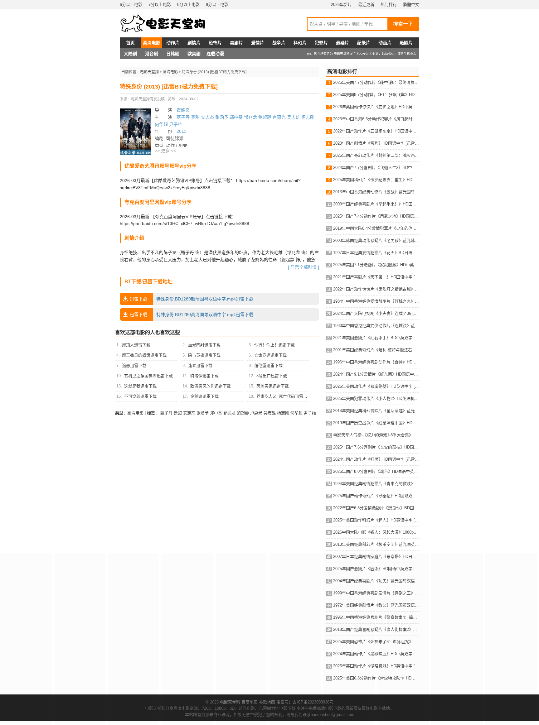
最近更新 (366, 4)
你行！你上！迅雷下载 (274, 345)
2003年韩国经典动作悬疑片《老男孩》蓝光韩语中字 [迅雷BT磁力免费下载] (376, 240)
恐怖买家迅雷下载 (272, 386)
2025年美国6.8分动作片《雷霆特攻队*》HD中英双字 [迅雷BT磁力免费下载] (376, 678)
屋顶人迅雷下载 (136, 345)
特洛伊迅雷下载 (204, 375)
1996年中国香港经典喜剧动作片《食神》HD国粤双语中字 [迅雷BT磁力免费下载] (376, 362)
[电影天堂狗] (170, 23)
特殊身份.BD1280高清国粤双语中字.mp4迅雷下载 (191, 314)
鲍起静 (264, 117)
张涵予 (221, 117)
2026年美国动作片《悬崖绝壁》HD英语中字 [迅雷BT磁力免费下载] (376, 386)
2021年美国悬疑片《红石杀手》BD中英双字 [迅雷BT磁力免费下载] (376, 337)
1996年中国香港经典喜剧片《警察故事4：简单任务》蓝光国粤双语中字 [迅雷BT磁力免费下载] (376, 617)
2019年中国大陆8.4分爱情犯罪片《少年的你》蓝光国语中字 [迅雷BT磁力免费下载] (376, 228)
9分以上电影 (217, 4)
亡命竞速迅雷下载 (270, 355)
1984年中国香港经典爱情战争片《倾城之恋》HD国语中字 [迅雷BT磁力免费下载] (376, 301)
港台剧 (151, 53)
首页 (130, 42)
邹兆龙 (250, 117)
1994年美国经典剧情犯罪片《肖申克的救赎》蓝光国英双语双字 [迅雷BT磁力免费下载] (376, 483)
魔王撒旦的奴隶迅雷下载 (144, 355)
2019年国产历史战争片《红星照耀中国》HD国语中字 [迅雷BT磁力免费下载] (376, 422)
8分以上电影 (188, 4)
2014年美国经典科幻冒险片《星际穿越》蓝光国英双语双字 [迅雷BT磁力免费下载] (376, 410)
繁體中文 (411, 4)
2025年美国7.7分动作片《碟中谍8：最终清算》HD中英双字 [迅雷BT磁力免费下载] (376, 82)
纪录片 (363, 42)
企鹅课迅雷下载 (204, 396)
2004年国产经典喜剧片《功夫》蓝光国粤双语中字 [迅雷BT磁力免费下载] (376, 581)
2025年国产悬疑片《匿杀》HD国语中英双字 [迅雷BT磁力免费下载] (376, 568)
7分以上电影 (159, 4)
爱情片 (257, 42)
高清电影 (151, 42)
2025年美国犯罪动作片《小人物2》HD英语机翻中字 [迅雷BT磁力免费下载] (376, 398)
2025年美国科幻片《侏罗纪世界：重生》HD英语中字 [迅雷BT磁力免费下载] (376, 179)
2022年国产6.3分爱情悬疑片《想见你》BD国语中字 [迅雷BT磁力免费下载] (376, 508)
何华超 (161, 124)
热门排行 (389, 4)
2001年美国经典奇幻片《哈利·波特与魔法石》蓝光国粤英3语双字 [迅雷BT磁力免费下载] (376, 350)
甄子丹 (183, 117)
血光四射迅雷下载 (204, 345)
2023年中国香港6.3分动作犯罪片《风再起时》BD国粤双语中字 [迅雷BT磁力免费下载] (376, 119)
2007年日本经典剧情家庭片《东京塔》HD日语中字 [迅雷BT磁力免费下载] (376, 556)
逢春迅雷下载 (200, 365)
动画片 (384, 42)
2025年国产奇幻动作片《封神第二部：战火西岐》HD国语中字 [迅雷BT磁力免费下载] (376, 155)
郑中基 (236, 117)
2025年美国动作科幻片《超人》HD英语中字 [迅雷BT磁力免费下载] (376, 520)
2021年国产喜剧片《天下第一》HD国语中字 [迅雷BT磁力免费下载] (376, 277)
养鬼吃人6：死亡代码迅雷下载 (283, 396)
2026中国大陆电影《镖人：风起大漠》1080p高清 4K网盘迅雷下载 (376, 532)
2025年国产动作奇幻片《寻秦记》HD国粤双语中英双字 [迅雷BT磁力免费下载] (376, 495)
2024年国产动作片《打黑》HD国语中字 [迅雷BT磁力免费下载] (376, 459)
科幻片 (300, 42)
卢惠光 (279, 117)
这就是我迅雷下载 (140, 386)
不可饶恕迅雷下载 (140, 396)
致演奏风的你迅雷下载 (210, 386)
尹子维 (175, 124)
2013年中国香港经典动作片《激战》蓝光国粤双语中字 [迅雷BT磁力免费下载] (376, 192)
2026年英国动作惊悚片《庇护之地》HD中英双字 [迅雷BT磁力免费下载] (376, 106)
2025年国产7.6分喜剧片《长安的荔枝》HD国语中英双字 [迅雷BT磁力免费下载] (376, 447)
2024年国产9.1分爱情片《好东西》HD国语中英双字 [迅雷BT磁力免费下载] (376, 374)
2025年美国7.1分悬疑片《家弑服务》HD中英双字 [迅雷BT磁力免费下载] (376, 264)
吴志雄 (293, 117)
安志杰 (207, 117)
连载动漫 (215, 53)
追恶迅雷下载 (134, 365)
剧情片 (194, 42)
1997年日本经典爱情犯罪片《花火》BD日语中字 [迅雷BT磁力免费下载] (376, 252)
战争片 (278, 42)
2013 (182, 131)
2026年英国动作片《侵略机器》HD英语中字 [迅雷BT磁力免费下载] (376, 666)
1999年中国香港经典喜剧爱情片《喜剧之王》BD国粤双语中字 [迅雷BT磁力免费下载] (376, 593)
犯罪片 (321, 42)
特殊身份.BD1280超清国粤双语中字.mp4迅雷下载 (191, 298)
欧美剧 (194, 53)
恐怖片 (215, 42)
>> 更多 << (165, 150)
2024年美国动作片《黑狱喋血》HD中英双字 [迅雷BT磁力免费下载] (376, 653)
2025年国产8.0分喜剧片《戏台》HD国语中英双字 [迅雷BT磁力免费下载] (376, 471)
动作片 (172, 42)
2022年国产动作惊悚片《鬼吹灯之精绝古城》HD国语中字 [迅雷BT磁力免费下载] (376, 289)
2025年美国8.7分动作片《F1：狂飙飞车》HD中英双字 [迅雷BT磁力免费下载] (376, 94)
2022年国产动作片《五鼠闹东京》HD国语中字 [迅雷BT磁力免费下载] (376, 131)
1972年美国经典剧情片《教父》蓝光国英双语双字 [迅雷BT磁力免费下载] (376, 605)
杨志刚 (307, 117)
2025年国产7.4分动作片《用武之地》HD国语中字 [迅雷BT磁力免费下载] (376, 216)
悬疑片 (342, 42)
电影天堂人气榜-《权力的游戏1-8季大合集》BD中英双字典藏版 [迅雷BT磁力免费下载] (376, 435)
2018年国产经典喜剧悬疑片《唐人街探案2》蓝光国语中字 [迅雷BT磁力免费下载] (376, 629)
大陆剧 (130, 53)
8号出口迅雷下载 (271, 375)
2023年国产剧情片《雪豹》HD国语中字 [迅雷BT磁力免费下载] (376, 143)
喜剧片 (236, 42)
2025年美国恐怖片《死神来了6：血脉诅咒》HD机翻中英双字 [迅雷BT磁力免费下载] (376, 641)
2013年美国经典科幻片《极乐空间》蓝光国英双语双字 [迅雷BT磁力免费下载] (376, 544)
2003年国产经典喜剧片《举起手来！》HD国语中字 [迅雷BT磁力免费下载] (376, 204)
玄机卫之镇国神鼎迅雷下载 (148, 375)
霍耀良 (183, 110)
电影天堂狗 (149, 72)
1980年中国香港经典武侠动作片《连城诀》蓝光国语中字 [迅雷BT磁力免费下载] (376, 325)
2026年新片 (341, 4)
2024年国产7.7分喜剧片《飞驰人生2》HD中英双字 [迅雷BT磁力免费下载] (376, 167)
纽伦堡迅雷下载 (268, 365)
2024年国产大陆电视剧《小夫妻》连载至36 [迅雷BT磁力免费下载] (376, 313)
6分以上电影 (131, 4)
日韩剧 (172, 53)
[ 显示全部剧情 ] (303, 267)
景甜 (195, 117)
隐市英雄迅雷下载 (204, 355)
